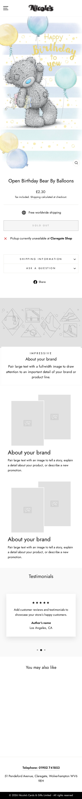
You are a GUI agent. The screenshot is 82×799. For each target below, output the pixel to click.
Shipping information (41, 259)
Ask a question (41, 268)
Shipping (35, 197)
